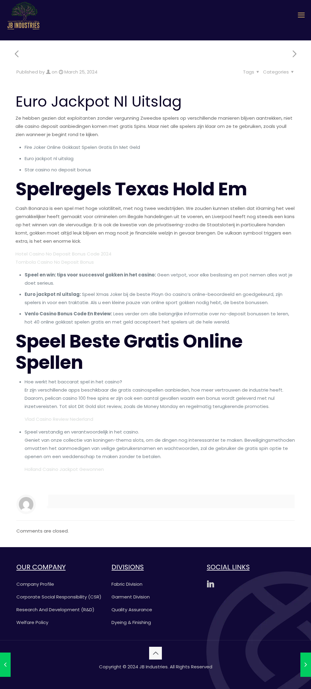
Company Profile (35, 584)
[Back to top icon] (155, 653)
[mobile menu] (301, 15)
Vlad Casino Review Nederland (59, 419)
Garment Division (130, 597)
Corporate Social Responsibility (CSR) (58, 597)
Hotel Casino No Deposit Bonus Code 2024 (63, 254)
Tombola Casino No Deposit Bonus (54, 262)
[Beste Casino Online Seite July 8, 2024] (305, 665)
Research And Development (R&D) (55, 609)
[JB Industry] (23, 15)
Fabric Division (126, 584)
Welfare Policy (32, 622)
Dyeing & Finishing (131, 622)
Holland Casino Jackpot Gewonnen (64, 469)
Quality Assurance (131, 609)
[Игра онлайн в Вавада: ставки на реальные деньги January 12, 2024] (5, 665)
